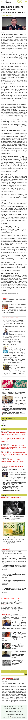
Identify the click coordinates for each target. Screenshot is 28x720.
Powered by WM (21, 717)
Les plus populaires (16, 497)
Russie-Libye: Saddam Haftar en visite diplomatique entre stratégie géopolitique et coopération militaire (13, 447)
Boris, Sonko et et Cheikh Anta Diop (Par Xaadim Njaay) (18, 662)
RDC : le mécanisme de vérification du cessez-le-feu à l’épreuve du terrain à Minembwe (12, 440)
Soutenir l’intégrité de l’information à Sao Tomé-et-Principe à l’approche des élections (13, 393)
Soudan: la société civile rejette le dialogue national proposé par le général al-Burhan (13, 433)
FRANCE (4, 420)
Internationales (5, 549)
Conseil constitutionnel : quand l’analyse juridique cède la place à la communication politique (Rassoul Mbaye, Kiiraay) (12, 601)
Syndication (13, 717)
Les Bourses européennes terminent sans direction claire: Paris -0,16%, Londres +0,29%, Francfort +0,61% (14, 483)
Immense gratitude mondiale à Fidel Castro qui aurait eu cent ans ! (18, 645)
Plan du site (6, 717)
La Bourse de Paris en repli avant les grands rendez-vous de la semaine (12, 489)
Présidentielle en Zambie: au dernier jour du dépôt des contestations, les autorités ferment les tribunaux (14, 590)
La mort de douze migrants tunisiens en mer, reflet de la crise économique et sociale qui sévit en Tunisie (14, 574)
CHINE (4, 425)
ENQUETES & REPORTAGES (11, 318)
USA (3, 423)
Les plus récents (5, 497)
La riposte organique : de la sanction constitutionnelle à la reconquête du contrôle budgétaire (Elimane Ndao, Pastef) (12, 607)
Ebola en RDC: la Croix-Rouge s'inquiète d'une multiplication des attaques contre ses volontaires (14, 454)
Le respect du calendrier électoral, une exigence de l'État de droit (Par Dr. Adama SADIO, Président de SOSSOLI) (14, 617)
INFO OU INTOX (5, 389)
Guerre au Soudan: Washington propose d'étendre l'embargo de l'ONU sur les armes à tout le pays (14, 567)
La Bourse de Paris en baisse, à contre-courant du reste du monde (13, 486)
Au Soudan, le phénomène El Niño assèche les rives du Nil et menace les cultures (13, 460)
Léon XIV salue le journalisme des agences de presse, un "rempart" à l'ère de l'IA (13, 414)
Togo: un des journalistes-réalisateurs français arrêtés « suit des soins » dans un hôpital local (13, 582)
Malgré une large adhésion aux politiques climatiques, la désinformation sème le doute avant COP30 (14, 410)
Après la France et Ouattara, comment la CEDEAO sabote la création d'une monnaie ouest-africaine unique (14, 539)
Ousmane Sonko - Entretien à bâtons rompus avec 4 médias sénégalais (13, 517)
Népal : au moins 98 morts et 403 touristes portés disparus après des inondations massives (12, 553)
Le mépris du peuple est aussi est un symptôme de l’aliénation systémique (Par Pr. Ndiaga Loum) (19, 653)
